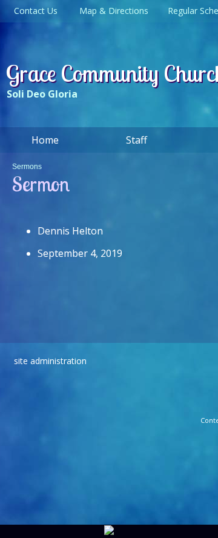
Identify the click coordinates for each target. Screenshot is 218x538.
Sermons (27, 166)
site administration (50, 361)
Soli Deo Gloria (42, 94)
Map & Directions (111, 10)
